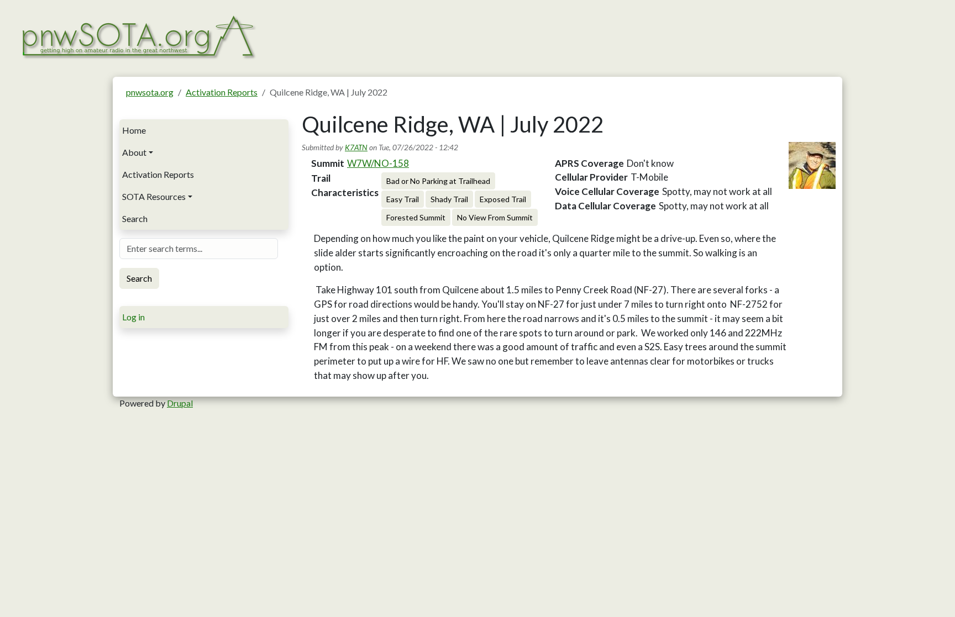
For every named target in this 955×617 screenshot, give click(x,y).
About (134, 152)
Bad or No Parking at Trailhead (438, 181)
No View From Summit (495, 217)
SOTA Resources (154, 196)
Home (134, 130)
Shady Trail (449, 199)
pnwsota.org (150, 92)
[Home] (138, 35)
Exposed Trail (503, 199)
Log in (133, 317)
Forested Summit (415, 217)
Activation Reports (222, 92)
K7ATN (356, 147)
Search (135, 218)
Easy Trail (402, 199)
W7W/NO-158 (378, 163)
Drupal (180, 403)
